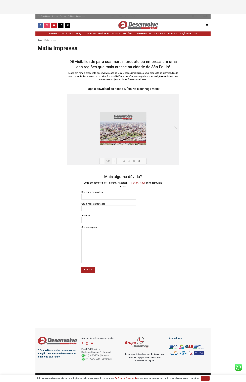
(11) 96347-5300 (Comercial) (98, 359)
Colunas (158, 33)
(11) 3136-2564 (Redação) (97, 355)
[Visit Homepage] (138, 25)
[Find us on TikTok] (60, 25)
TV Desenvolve (143, 33)
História (127, 33)
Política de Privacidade (76, 16)
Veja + (171, 33)
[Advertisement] (123, 6)
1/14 (108, 161)
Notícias (66, 33)
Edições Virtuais (44, 16)
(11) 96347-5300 (137, 182)
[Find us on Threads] (67, 25)
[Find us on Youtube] (54, 25)
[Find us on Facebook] (40, 25)
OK (205, 378)
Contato (63, 16)
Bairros (53, 33)
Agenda (116, 33)
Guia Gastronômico (98, 33)
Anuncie (55, 16)
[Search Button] (207, 25)
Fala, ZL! (80, 33)
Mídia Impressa (50, 40)
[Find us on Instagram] (47, 25)
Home (40, 40)
